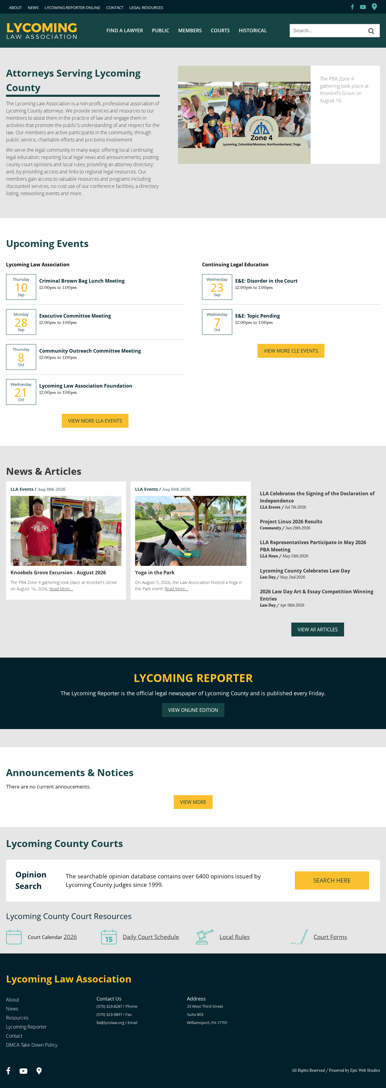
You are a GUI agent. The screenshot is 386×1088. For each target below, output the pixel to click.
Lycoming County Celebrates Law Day (305, 570)
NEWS (33, 7)
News (12, 1008)
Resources (17, 1017)
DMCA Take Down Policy (31, 1045)
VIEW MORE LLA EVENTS (95, 420)
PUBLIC (160, 30)
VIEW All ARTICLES (318, 629)
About (12, 999)
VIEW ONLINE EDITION (193, 710)
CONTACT (114, 7)
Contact (14, 1035)
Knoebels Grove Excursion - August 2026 (58, 572)
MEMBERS (190, 30)
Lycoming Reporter (26, 1026)
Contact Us (109, 998)
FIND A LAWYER (124, 30)
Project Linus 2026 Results (291, 521)
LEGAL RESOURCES (146, 7)
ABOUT (15, 7)
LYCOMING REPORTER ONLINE (72, 7)
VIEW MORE (193, 802)
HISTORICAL (253, 30)
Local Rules (235, 937)
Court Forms (330, 937)
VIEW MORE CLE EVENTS (291, 350)
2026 (70, 937)
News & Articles (43, 471)
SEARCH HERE (332, 880)
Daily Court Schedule (151, 937)
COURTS (220, 30)
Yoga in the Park (155, 572)
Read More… (61, 589)
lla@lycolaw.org (110, 1022)
